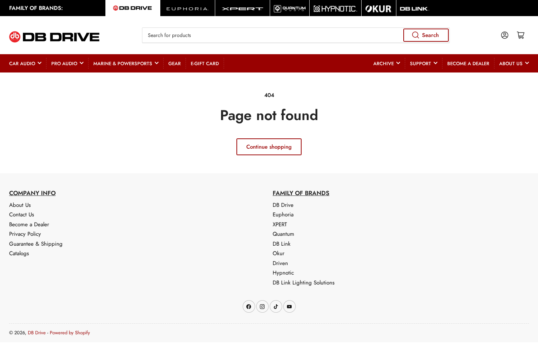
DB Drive (283, 205)
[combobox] (295, 35)
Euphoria (283, 215)
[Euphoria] (187, 8)
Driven (280, 263)
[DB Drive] (132, 8)
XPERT (280, 224)
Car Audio (22, 63)
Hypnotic (283, 273)
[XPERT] (242, 8)
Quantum (283, 234)
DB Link (282, 244)
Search (430, 35)
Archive (383, 63)
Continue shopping (269, 147)
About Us (511, 63)
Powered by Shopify (70, 332)
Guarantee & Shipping (36, 244)
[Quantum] (290, 8)
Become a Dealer (468, 63)
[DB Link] (414, 8)
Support (420, 63)
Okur (278, 253)
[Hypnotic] (335, 8)
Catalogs (19, 253)
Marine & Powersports (122, 63)
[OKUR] (378, 8)
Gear (174, 63)
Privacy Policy (25, 234)
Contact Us (21, 215)
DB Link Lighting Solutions (304, 283)
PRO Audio (64, 63)
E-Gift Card (205, 63)
